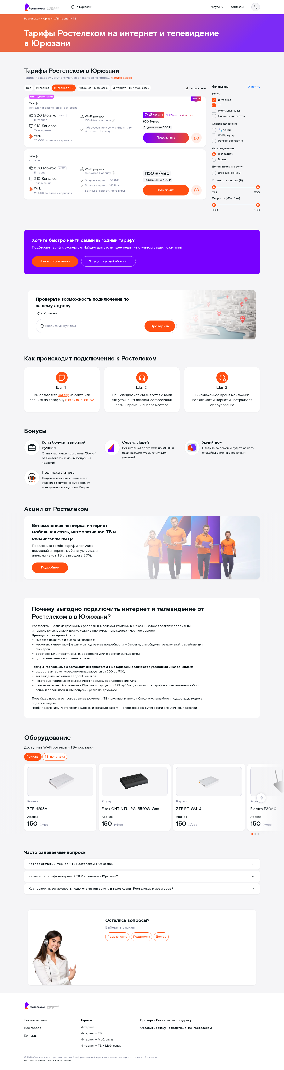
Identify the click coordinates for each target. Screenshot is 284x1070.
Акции (227, 130)
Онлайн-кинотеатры (231, 116)
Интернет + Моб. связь (93, 88)
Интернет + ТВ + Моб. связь (131, 88)
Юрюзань (49, 18)
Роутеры (32, 757)
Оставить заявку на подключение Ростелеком (176, 1028)
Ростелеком (32, 18)
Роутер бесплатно (230, 141)
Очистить (254, 87)
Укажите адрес (121, 78)
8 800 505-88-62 (79, 400)
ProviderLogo (43, 7)
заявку (63, 395)
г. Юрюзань (49, 313)
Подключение (117, 937)
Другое (161, 937)
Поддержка (141, 937)
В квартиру (225, 154)
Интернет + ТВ (63, 88)
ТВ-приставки (55, 757)
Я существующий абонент (108, 261)
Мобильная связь (229, 110)
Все (28, 88)
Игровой (34, 160)
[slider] (214, 187)
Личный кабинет (35, 1020)
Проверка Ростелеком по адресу (166, 1020)
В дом (222, 159)
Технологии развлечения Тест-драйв (53, 108)
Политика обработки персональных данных (47, 1060)
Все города (32, 1028)
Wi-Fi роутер (226, 135)
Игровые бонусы (229, 173)
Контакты (237, 7)
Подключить (166, 138)
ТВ (220, 105)
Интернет (42, 88)
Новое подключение (55, 261)
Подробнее (50, 568)
